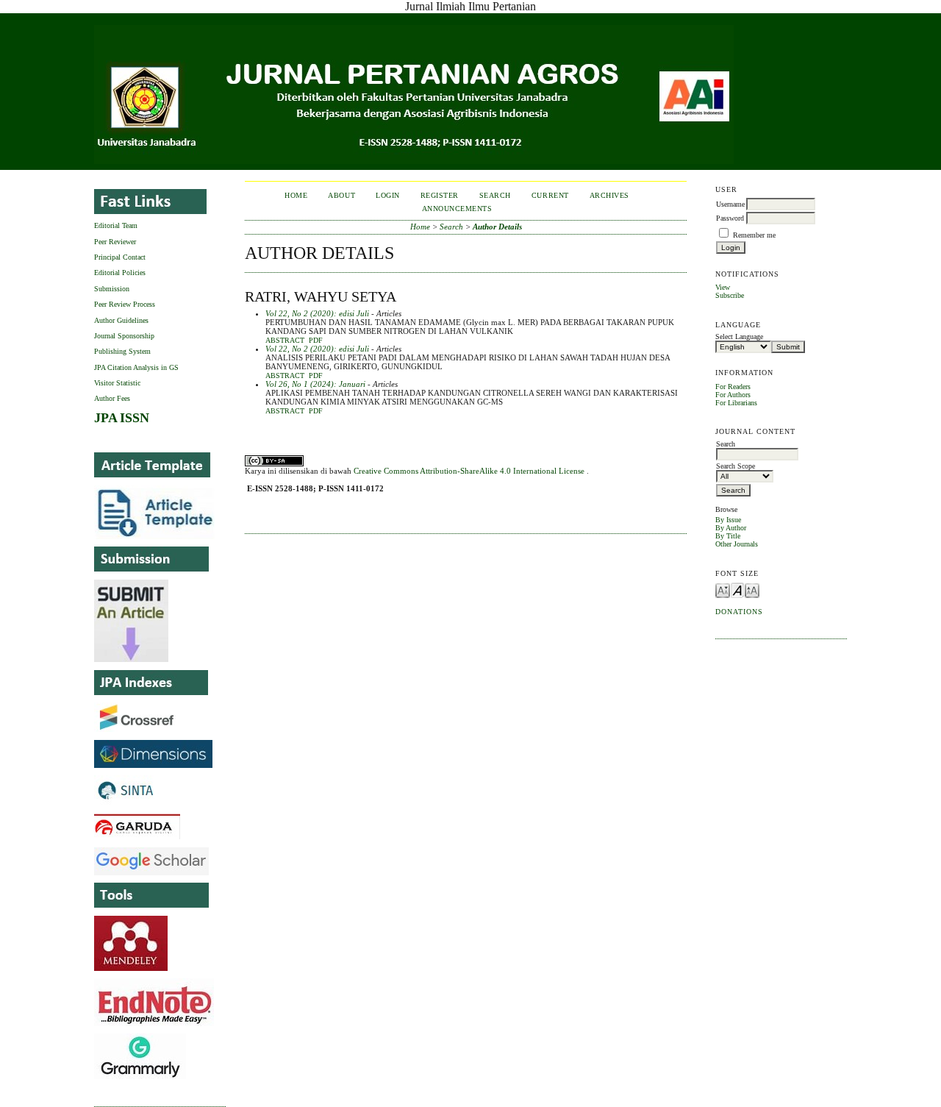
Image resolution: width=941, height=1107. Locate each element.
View (722, 287)
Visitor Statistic (117, 383)
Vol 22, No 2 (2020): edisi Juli (317, 313)
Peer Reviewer (115, 242)
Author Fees (112, 398)
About (341, 195)
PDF (316, 340)
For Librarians (736, 403)
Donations (739, 612)
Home (296, 195)
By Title (727, 536)
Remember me (754, 235)
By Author (730, 528)
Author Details (497, 226)
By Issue (728, 520)
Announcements (457, 208)
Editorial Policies (120, 272)
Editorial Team (115, 225)
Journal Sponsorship (124, 336)
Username (730, 204)
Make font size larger (752, 589)
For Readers (733, 386)
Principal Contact (120, 257)
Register (440, 195)
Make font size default (737, 589)
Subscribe (729, 295)
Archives (609, 195)
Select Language (739, 336)
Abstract (284, 340)
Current (550, 195)
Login (388, 195)
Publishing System (122, 351)
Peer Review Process (124, 304)
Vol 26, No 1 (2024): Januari (315, 384)
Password (730, 218)
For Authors (733, 395)
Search (495, 195)
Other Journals (736, 544)
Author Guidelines (121, 320)
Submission (111, 289)
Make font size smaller (722, 589)
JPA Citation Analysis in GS (136, 367)
